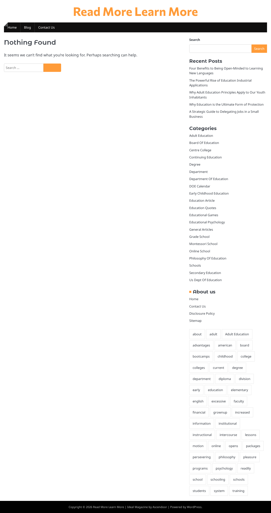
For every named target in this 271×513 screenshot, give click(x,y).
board (244, 345)
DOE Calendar (199, 186)
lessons (250, 435)
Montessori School (203, 244)
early (196, 390)
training (238, 491)
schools (239, 479)
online (216, 446)
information (202, 423)
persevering (202, 457)
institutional (228, 423)
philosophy (227, 457)
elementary (239, 390)
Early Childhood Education (209, 193)
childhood (225, 356)
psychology (224, 468)
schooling (217, 479)
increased (242, 412)
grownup (220, 412)
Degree (194, 164)
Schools (195, 265)
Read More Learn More (135, 11)
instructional (202, 435)
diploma (225, 379)
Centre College (200, 150)
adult (213, 334)
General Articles (201, 229)
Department (198, 172)
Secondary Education (205, 273)
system (219, 491)
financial (199, 412)
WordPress (194, 507)
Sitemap (195, 320)
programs (200, 468)
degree (237, 367)
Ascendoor (160, 507)
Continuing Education (205, 157)
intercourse (228, 435)
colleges (199, 367)
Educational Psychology (207, 222)
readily (246, 468)
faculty (239, 401)
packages (253, 446)
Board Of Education (204, 143)
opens (233, 446)
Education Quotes (202, 208)
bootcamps (201, 356)
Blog (27, 27)
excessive (218, 401)
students (199, 491)
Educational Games (203, 215)
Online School (199, 251)
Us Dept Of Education (205, 280)
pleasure (249, 457)
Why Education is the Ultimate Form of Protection (226, 104)
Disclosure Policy (202, 313)
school (198, 479)
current (218, 367)
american (225, 345)
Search (194, 40)
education (215, 390)
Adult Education (201, 135)
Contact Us (46, 27)
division (244, 379)
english (198, 401)
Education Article (202, 200)
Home (12, 27)
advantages (201, 345)
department (202, 379)
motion (198, 446)
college (246, 356)
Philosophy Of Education (207, 258)
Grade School (199, 236)
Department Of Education (208, 179)
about (197, 334)
